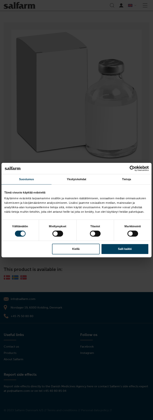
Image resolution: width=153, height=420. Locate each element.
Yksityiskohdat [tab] (76, 179)
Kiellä (75, 248)
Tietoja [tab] (126, 179)
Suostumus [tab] (26, 179)
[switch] (57, 234)
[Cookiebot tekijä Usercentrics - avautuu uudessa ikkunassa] (132, 168)
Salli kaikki (125, 248)
